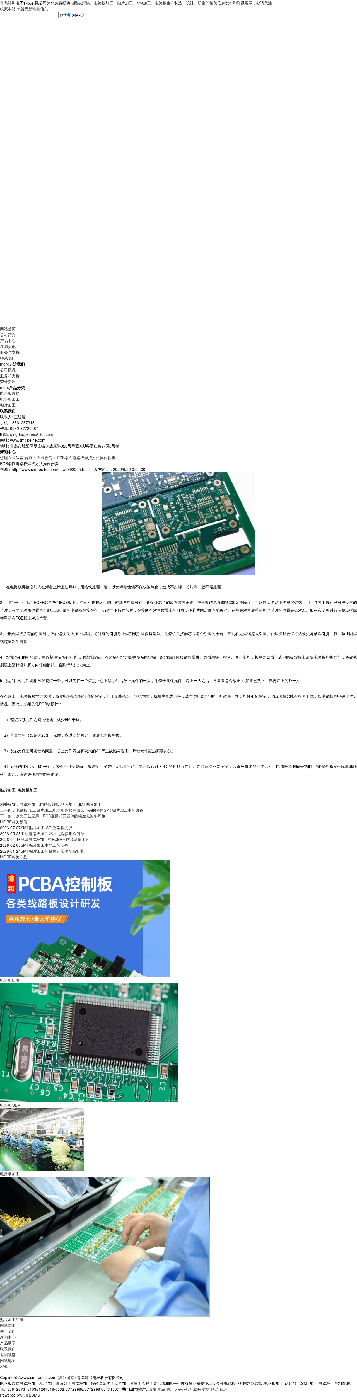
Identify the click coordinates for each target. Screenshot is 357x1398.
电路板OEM (10, 1105)
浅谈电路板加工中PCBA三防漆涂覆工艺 (55, 839)
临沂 (170, 1389)
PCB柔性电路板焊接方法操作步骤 (86, 457)
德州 (224, 1389)
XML (4, 1366)
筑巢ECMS (30, 1395)
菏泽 (188, 1389)
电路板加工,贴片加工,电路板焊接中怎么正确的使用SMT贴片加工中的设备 (79, 810)
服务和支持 (10, 375)
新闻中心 (8, 1337)
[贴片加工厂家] (105, 1246)
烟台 (215, 1389)
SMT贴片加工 (90, 804)
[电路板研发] (85, 918)
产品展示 (8, 1343)
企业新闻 (44, 457)
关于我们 (8, 1331)
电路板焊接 (10, 393)
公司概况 (8, 370)
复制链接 (66, 1377)
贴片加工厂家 (11, 1319)
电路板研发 (10, 980)
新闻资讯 (8, 346)
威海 (197, 1389)
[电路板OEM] (89, 1042)
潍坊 (206, 1389)
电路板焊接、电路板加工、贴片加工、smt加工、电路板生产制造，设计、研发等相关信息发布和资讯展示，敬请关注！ (173, 3)
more (4, 364)
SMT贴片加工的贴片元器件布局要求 (52, 851)
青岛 (161, 1389)
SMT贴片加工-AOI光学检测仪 (46, 827)
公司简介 (8, 334)
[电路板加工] (42, 1138)
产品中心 (8, 340)
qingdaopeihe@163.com (31, 434)
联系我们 (8, 358)
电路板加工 (10, 399)
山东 (152, 1389)
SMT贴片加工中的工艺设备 (44, 845)
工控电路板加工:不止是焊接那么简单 (52, 833)
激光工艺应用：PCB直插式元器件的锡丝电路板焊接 (60, 816)
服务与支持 (10, 352)
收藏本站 (8, 8)
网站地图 (8, 1360)
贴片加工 (8, 405)
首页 (28, 457)
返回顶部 (8, 1354)
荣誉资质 (8, 381)
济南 (179, 1389)
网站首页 (8, 329)
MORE (6, 821)
